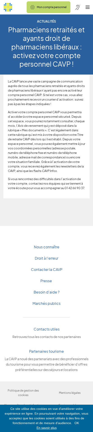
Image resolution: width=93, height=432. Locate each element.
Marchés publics (46, 303)
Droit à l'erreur (46, 258)
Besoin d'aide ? (47, 292)
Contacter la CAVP (46, 269)
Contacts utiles (47, 329)
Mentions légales (70, 392)
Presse (46, 280)
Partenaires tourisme (46, 351)
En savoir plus (47, 428)
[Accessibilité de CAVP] (77, 7)
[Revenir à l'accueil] (8, 7)
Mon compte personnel (52, 7)
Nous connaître (46, 246)
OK (76, 423)
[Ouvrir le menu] (87, 7)
